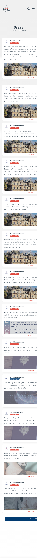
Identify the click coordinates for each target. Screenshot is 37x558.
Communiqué (14, 43)
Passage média (15, 379)
